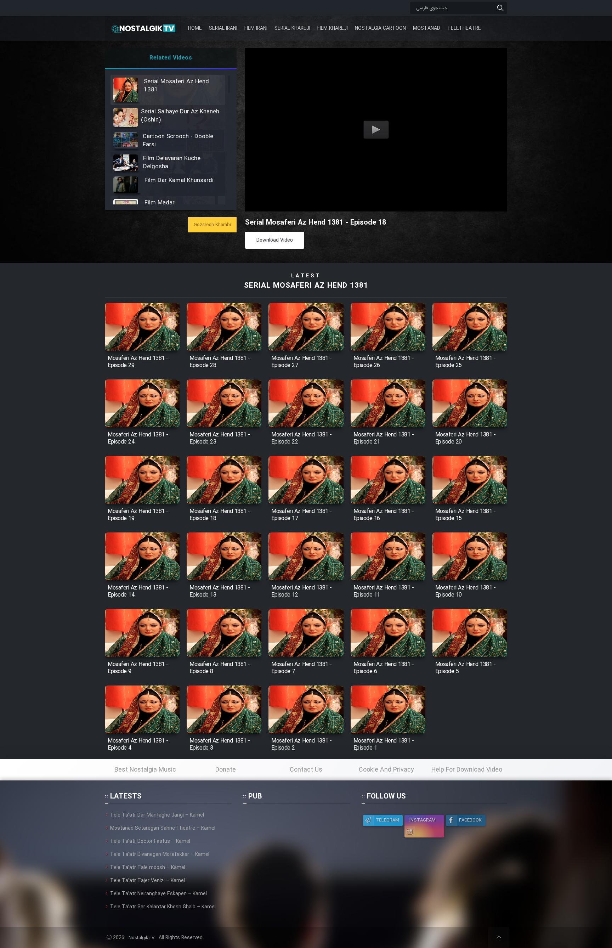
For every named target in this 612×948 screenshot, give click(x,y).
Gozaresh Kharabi (212, 224)
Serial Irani (223, 28)
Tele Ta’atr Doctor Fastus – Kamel (150, 841)
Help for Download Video (466, 770)
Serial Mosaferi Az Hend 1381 (306, 286)
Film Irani (255, 28)
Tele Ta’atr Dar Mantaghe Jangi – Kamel (157, 815)
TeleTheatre (464, 28)
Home (195, 28)
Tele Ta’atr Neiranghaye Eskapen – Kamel (158, 894)
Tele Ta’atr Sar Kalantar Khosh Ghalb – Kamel (163, 907)
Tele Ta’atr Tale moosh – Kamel (147, 867)
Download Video (274, 240)
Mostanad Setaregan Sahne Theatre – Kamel (162, 828)
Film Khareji (332, 28)
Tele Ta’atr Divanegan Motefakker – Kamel (159, 854)
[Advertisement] (296, 855)
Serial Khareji (292, 28)
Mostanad (426, 28)
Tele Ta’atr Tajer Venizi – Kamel (147, 881)
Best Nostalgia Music (145, 770)
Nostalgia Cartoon (380, 28)
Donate (225, 770)
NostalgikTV (141, 938)
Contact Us (306, 770)
